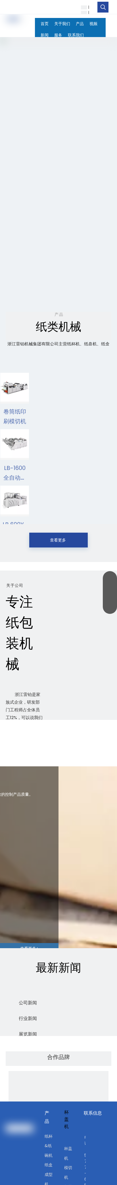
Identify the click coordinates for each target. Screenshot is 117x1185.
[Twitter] (65, 7)
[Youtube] (73, 7)
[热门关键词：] (103, 7)
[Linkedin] (56, 7)
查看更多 (58, 540)
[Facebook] (47, 7)
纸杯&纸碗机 (49, 1145)
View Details (14, 398)
